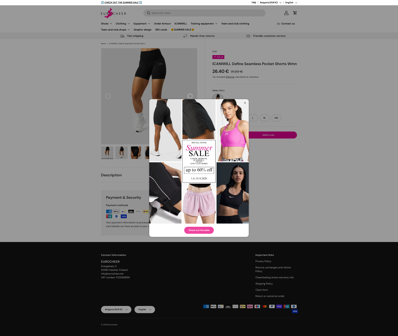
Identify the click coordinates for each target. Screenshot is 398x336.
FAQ (254, 2)
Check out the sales (199, 230)
